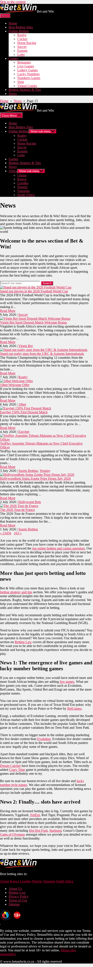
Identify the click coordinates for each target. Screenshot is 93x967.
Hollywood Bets (29, 502)
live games (67, 681)
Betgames (24, 62)
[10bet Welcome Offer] (16, 381)
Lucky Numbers (28, 74)
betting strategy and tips (16, 592)
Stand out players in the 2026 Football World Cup (34, 291)
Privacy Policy (19, 896)
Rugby (22, 35)
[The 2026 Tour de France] (19, 506)
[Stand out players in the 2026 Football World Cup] (35, 287)
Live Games (25, 66)
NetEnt (35, 815)
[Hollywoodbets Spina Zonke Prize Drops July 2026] (37, 474)
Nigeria (22, 187)
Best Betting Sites (21, 27)
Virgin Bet (25, 346)
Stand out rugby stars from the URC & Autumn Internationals (42, 353)
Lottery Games (27, 70)
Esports (22, 50)
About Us (15, 888)
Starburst (55, 830)
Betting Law (23, 642)
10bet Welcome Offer (14, 385)
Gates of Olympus (12, 834)
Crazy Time (17, 769)
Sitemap (14, 904)
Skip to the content (13, 2)
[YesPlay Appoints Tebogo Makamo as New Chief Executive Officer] (46, 439)
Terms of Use (18, 900)
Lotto (21, 54)
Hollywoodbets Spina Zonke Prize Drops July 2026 (35, 478)
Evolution (44, 739)
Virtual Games (27, 86)
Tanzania (23, 191)
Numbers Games (28, 78)
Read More (7, 311)
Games (13, 58)
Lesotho (22, 183)
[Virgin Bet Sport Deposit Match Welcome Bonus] (35, 318)
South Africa (26, 195)
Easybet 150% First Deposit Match (24, 412)
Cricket (22, 39)
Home (13, 23)
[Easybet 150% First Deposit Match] (25, 408)
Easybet (23, 432)
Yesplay (45, 471)
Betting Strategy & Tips (25, 89)
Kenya (21, 179)
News (13, 93)
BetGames (74, 708)
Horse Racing (26, 43)
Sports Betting (28, 471)
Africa (13, 171)
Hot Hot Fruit (38, 830)
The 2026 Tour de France (17, 510)
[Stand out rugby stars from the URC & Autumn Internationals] (43, 350)
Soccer (22, 47)
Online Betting (19, 31)
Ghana (21, 175)
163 (16, 533)
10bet (22, 404)
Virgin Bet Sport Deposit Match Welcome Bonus (33, 322)
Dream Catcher (10, 766)
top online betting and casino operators (58, 548)
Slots (20, 82)
